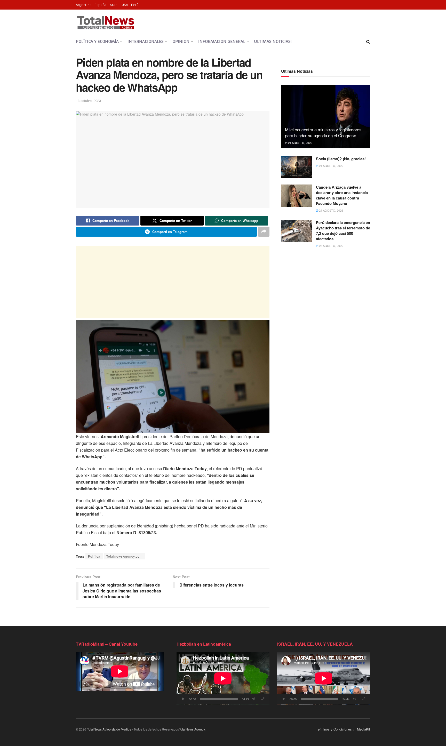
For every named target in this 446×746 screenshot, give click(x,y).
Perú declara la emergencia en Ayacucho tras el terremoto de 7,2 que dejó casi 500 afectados (343, 231)
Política (94, 556)
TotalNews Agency (192, 729)
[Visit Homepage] (105, 22)
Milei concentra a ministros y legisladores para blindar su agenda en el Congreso (323, 132)
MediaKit (363, 729)
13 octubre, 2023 (88, 100)
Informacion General (221, 41)
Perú (134, 5)
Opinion (180, 41)
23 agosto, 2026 (330, 246)
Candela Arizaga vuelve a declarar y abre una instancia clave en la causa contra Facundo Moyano (342, 195)
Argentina (84, 5)
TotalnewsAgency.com (124, 556)
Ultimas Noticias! (272, 41)
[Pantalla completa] (262, 699)
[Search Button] (368, 41)
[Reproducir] (183, 699)
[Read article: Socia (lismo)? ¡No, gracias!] (296, 167)
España (100, 5)
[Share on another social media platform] (263, 232)
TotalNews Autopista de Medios (109, 729)
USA (125, 5)
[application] (223, 678)
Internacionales (146, 41)
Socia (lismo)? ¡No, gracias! (341, 159)
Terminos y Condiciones (334, 729)
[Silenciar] (253, 699)
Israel (114, 5)
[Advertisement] (172, 282)
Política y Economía (97, 41)
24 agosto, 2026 (299, 143)
